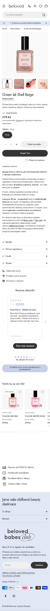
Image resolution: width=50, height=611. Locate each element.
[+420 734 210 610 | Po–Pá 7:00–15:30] (29, 6)
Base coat (28, 220)
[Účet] (35, 6)
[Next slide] (45, 322)
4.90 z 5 (32, 357)
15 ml (7, 135)
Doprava (19, 120)
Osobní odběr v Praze (17, 483)
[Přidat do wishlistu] (20, 392)
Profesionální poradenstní (18, 472)
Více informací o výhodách (11, 575)
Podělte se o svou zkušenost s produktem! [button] (25, 368)
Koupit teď (25, 153)
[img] (16, 300)
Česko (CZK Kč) (9, 582)
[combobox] (25, 15)
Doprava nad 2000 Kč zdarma (21, 467)
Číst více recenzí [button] (25, 346)
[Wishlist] (40, 6)
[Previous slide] (4, 322)
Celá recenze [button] (15, 336)
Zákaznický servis (13, 271)
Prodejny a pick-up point (16, 276)
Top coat (38, 220)
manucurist (8, 99)
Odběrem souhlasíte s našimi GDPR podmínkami (18, 572)
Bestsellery (15, 29)
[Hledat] (44, 15)
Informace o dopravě (14, 281)
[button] (4, 23)
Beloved (12, 606)
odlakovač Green (17, 226)
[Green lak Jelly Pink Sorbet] (35, 399)
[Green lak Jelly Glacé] (12, 399)
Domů (4, 29)
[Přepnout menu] (4, 6)
